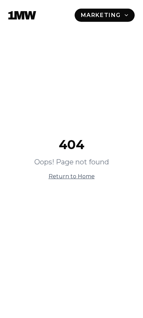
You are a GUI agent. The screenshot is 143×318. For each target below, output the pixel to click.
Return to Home (72, 176)
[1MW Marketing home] (22, 15)
